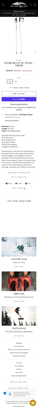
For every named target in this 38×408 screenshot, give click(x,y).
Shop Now (19, 266)
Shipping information (19, 172)
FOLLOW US (19, 336)
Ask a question (19, 177)
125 (22, 82)
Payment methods (19, 356)
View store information (12, 120)
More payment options (19, 104)
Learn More (19, 301)
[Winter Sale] (19, 246)
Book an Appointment (19, 376)
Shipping (19, 343)
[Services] (19, 281)
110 (10, 82)
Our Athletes (19, 366)
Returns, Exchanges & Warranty (19, 349)
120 (28, 82)
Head (19, 60)
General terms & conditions (19, 353)
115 (16, 82)
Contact (19, 363)
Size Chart (19, 372)
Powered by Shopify (19, 406)
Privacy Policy (19, 346)
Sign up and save (18, 382)
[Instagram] (19, 316)
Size (19, 78)
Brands (19, 369)
